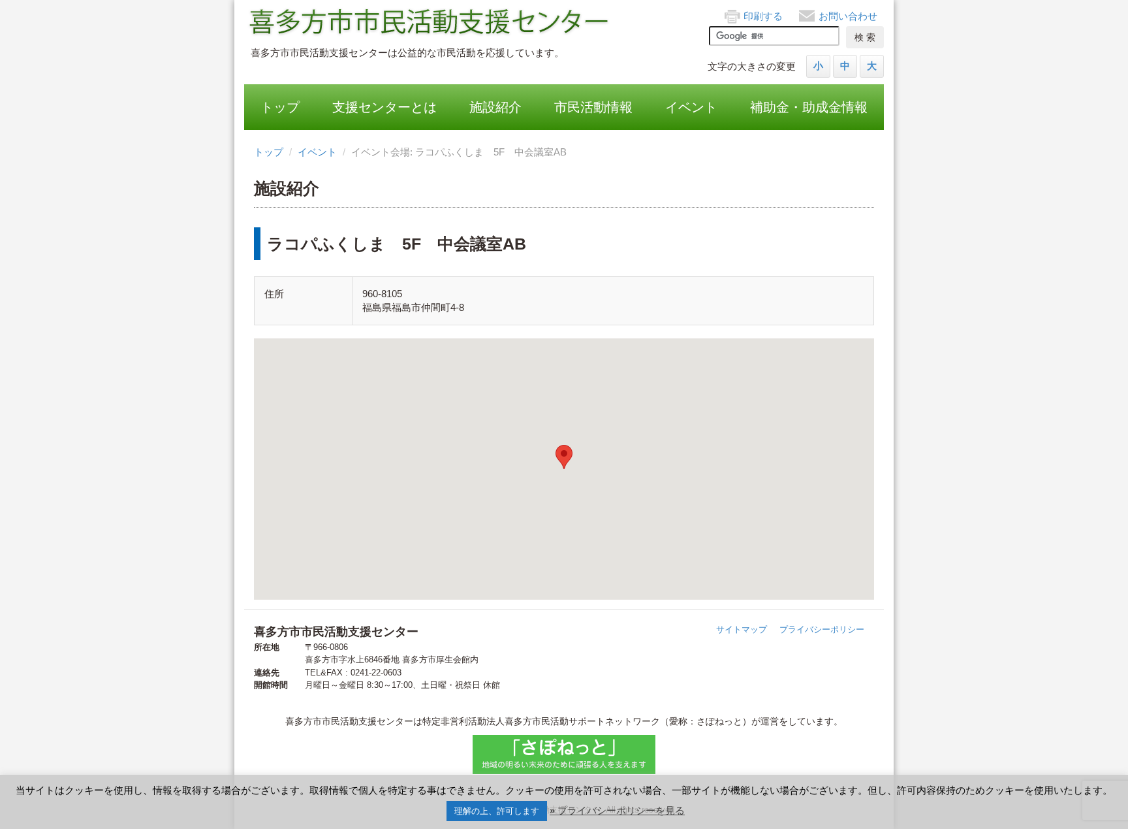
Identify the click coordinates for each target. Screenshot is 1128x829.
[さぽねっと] (564, 754)
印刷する (763, 16)
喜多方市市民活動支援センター (430, 23)
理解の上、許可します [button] (496, 811)
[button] (564, 457)
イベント (691, 107)
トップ (280, 107)
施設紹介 (495, 107)
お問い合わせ (848, 16)
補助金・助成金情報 (809, 107)
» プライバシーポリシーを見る (617, 810)
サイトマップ (741, 629)
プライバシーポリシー (821, 629)
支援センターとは (384, 107)
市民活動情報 (593, 107)
